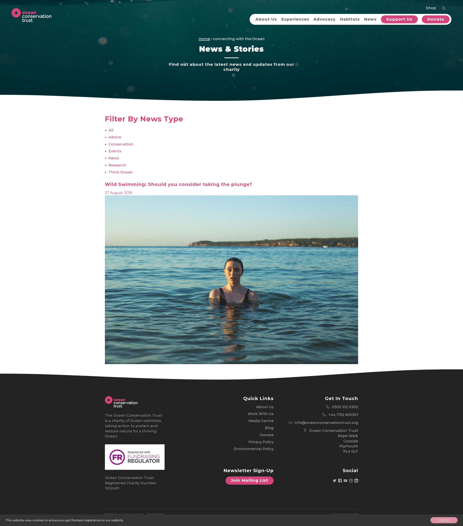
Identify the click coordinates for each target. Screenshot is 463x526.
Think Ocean (121, 172)
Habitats (350, 19)
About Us (266, 19)
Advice (115, 137)
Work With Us (261, 414)
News (370, 19)
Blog (269, 428)
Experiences (295, 19)
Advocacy (324, 19)
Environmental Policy (254, 449)
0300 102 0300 (345, 407)
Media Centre (261, 421)
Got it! (444, 520)
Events (115, 151)
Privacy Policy (261, 442)
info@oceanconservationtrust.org (326, 422)
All (111, 130)
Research (117, 165)
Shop (431, 8)
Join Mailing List (249, 480)
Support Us (399, 19)
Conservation (121, 144)
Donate (435, 19)
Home (204, 39)
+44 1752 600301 (343, 415)
